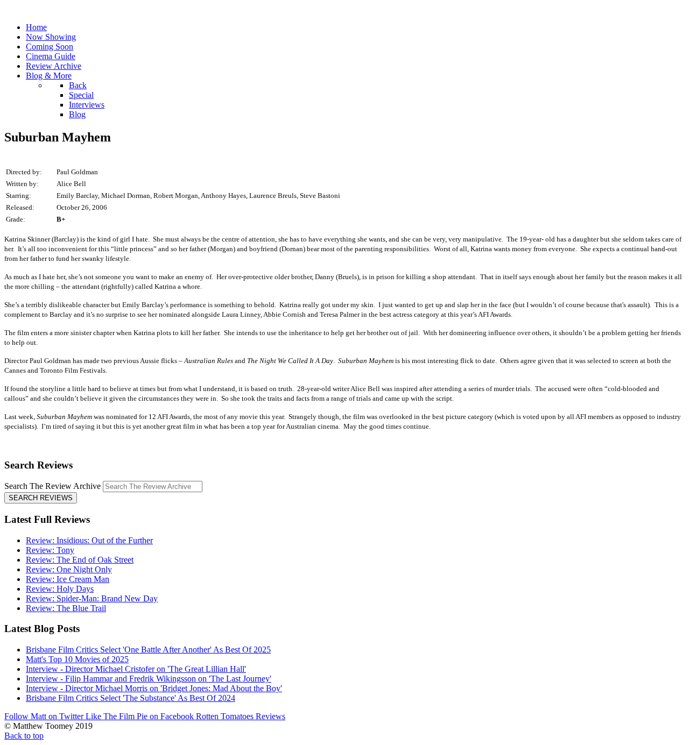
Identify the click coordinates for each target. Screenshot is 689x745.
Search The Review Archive (52, 486)
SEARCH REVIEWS (41, 498)
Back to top (24, 735)
